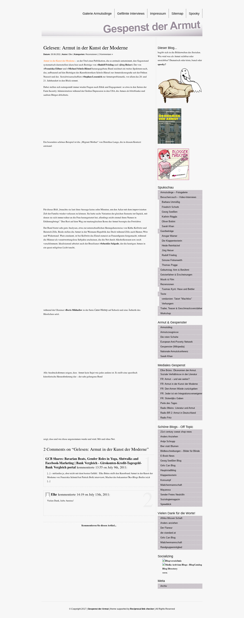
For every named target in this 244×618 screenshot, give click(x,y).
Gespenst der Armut (98, 609)
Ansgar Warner (169, 236)
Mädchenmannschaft (171, 485)
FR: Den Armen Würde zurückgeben (179, 388)
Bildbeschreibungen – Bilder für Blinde (180, 451)
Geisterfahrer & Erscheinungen (176, 274)
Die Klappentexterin (172, 240)
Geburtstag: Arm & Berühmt (174, 269)
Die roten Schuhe (169, 337)
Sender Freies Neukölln (172, 494)
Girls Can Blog (167, 465)
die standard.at (168, 532)
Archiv (163, 586)
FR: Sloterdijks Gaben (171, 398)
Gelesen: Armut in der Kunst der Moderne (85, 47)
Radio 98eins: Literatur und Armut (177, 408)
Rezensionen (91, 54)
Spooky (194, 13)
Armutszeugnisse (169, 332)
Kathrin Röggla (169, 216)
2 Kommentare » (106, 54)
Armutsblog (166, 327)
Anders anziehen (169, 523)
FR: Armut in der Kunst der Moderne (179, 384)
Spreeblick (165, 504)
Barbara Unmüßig (171, 202)
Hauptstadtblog (168, 470)
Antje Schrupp (167, 441)
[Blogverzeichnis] (171, 560)
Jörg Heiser (168, 250)
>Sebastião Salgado (109, 243)
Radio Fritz (166, 417)
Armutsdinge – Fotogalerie (174, 192)
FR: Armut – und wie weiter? (175, 379)
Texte (163, 294)
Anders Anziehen (169, 436)
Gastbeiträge (167, 231)
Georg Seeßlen (169, 211)
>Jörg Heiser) (126, 64)
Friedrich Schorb (170, 207)
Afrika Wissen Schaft (171, 518)
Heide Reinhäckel (171, 245)
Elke (70, 54)
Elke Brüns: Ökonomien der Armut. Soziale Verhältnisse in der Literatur (178, 372)
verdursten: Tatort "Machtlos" (177, 298)
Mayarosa (165, 489)
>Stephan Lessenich (92, 76)
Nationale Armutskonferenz (174, 351)
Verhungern (167, 303)
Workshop (165, 313)
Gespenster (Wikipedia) (172, 346)
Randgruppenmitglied (171, 547)
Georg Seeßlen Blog (170, 460)
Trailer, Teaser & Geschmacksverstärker (181, 308)
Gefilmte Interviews (131, 13)
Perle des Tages (168, 403)
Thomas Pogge (170, 265)
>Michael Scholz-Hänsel (79, 68)
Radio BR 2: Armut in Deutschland (178, 412)
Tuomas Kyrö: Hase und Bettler (178, 289)
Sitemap (177, 13)
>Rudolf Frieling (105, 64)
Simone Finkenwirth (172, 260)
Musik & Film (167, 279)
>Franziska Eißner (52, 68)
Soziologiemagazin (170, 499)
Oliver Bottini (168, 221)
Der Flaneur (166, 527)
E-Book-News (167, 455)
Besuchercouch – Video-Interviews (178, 197)
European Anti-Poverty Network (176, 341)
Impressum (158, 13)
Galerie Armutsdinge (97, 13)
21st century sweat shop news (176, 431)
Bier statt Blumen (169, 446)
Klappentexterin (168, 475)
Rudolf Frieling (169, 255)
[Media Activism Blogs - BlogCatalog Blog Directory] (182, 568)
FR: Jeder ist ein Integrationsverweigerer (181, 393)
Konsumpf (165, 480)
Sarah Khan (168, 226)
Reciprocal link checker (142, 609)
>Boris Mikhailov (73, 309)
